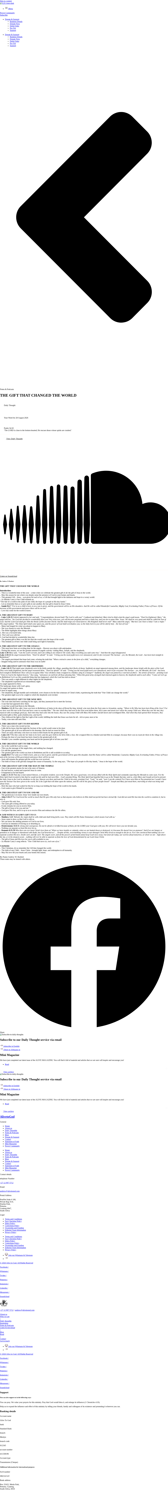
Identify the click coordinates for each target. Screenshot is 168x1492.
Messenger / (4, 1292)
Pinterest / (4, 1280)
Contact (8, 1139)
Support (13, 30)
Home (7, 1126)
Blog (7, 1135)
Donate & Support (12, 19)
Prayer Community (12, 1146)
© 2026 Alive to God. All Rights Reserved (16, 1263)
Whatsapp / (4, 1271)
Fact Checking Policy (13, 1221)
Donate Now (15, 24)
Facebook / (4, 1267)
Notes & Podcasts (12, 1133)
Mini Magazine (11, 1144)
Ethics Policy (10, 1223)
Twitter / (3, 1275)
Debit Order (14, 26)
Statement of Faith (12, 1142)
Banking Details (16, 21)
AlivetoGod (7, 1116)
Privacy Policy (10, 1232)
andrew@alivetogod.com (10, 1191)
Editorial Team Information (15, 1230)
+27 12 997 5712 (6, 1183)
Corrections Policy (12, 1226)
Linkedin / (4, 1288)
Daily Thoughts (11, 1130)
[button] (84, 947)
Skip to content (6, 1)
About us (8, 1128)
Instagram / (4, 1284)
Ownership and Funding (14, 1228)
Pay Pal (13, 28)
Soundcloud (4, 1296)
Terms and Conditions (13, 1219)
